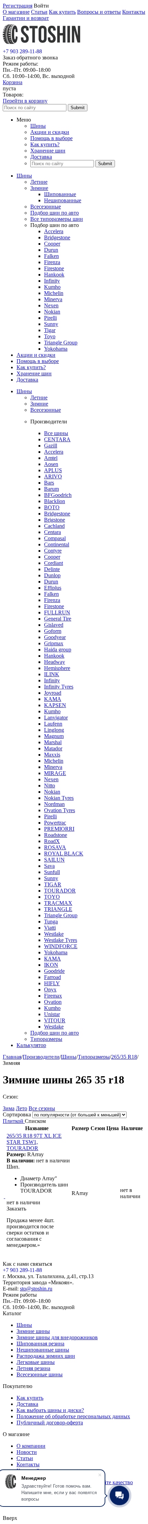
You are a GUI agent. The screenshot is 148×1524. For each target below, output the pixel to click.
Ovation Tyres (59, 810)
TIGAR (52, 884)
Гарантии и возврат (26, 18)
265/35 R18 (124, 1057)
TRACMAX (58, 903)
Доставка (41, 157)
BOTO (52, 507)
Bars (49, 483)
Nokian (52, 312)
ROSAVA (55, 847)
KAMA (52, 699)
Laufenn (53, 724)
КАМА (52, 959)
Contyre (53, 551)
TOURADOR (60, 891)
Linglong (54, 730)
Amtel (50, 458)
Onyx (50, 989)
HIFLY (52, 983)
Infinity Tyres (58, 687)
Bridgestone (57, 237)
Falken (51, 256)
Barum (51, 489)
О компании (31, 1446)
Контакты (133, 12)
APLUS (53, 470)
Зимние (39, 188)
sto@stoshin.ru (36, 1289)
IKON (51, 965)
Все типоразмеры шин (56, 219)
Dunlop (52, 575)
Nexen (51, 305)
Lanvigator (56, 717)
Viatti (50, 928)
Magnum (54, 736)
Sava (49, 866)
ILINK (51, 674)
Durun (51, 250)
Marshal (53, 742)
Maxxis (52, 755)
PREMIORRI (59, 829)
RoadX (52, 841)
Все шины (56, 433)
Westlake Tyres (60, 940)
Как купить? (45, 144)
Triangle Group (60, 342)
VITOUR (54, 1020)
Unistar (52, 1014)
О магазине (16, 12)
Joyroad (52, 693)
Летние (38, 182)
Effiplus (52, 588)
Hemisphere (57, 668)
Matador (53, 748)
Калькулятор (31, 1045)
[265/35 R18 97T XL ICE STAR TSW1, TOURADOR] (4, 1196)
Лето (21, 1108)
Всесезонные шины (40, 1374)
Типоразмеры (46, 1039)
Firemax (53, 996)
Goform (52, 631)
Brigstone (54, 520)
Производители (41, 1057)
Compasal (55, 538)
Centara (52, 532)
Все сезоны (42, 1108)
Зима (8, 1108)
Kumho (52, 287)
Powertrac (55, 823)
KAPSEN (55, 705)
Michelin (53, 293)
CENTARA (57, 439)
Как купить (62, 12)
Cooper (52, 244)
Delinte (52, 569)
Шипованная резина (40, 1343)
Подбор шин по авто (54, 213)
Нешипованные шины (43, 1350)
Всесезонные (45, 206)
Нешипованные (62, 200)
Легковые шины (36, 1362)
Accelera (53, 231)
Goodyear (55, 637)
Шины (38, 126)
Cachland (54, 526)
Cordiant (53, 563)
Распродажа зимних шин (46, 1356)
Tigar (49, 330)
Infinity (52, 281)
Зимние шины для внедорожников (57, 1337)
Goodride (54, 971)
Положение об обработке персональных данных (73, 1416)
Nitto (49, 785)
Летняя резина (33, 1368)
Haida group (57, 649)
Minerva (53, 299)
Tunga (51, 921)
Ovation (53, 1002)
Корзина (12, 82)
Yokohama (55, 349)
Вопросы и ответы (99, 12)
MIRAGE (55, 773)
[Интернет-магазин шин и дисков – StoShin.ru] (41, 45)
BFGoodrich (58, 495)
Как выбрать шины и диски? (50, 1410)
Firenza (52, 262)
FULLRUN (57, 612)
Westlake (54, 934)
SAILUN (54, 860)
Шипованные (60, 194)
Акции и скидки (49, 132)
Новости (27, 1452)
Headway (54, 662)
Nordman (54, 804)
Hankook (54, 274)
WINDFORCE (60, 946)
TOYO (52, 897)
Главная (12, 1057)
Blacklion (54, 501)
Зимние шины (33, 1331)
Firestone (54, 268)
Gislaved (53, 625)
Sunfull (52, 872)
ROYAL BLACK (63, 853)
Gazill (50, 445)
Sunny (51, 324)
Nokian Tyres (59, 798)
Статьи (39, 12)
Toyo (49, 336)
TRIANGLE (58, 909)
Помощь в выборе (51, 138)
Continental (56, 544)
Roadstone (55, 835)
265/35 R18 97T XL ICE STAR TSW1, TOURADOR (34, 1142)
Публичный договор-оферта (50, 1422)
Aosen (51, 464)
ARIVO (53, 476)
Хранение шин (47, 150)
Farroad (52, 977)
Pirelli (50, 318)
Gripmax (53, 643)
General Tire (57, 619)
